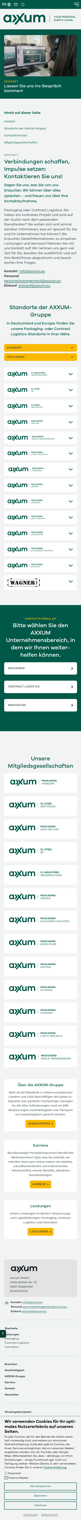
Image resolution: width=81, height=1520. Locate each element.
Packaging (16, 668)
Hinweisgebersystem (18, 1412)
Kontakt (9, 121)
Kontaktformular (15, 135)
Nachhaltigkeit (14, 1370)
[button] (16, 4)
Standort (14, 347)
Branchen (11, 1364)
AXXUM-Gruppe (15, 1376)
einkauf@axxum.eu (34, 285)
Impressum (30, 1515)
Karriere (10, 1382)
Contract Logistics (24, 686)
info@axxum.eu (32, 271)
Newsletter (12, 1394)
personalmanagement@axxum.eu (32, 281)
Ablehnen (40, 1505)
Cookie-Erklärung (55, 1467)
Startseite (11, 1328)
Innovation (17, 705)
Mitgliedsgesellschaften (20, 142)
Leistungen (16, 357)
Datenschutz (49, 1515)
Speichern (40, 1495)
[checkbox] (6, 1473)
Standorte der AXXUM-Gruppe (25, 128)
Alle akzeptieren (40, 1486)
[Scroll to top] (3, 1334)
